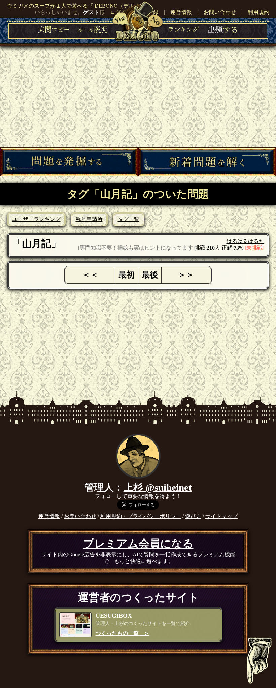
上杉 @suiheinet (158, 487)
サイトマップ (221, 516)
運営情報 (181, 12)
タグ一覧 (128, 219)
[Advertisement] (138, 97)
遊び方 (193, 516)
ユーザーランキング (36, 219)
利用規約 (258, 12)
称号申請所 (89, 219)
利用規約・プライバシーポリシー (140, 516)
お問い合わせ (220, 12)
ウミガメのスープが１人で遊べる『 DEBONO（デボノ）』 (78, 6)
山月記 (36, 243)
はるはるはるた (245, 241)
